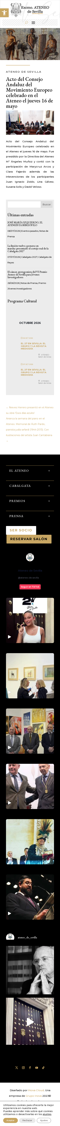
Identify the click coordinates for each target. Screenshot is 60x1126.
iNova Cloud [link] (36, 1090)
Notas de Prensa (29, 283)
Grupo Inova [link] (34, 1095)
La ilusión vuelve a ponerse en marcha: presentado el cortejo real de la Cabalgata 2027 (28, 248)
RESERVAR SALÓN (29, 539)
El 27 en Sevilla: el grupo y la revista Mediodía (33, 346)
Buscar (46, 204)
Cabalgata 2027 (29, 257)
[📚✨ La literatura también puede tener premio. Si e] (30, 1022)
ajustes (47, 1114)
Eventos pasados (29, 231)
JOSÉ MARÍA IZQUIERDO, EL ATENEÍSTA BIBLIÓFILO (25, 224)
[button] (4, 12)
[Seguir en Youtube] (36, 1067)
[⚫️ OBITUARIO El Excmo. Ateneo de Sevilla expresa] (30, 970)
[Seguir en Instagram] (23, 1067)
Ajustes (44, 1120)
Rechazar (27, 1120)
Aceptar (10, 1120)
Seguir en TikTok (30, 587)
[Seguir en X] (16, 1067)
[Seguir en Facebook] (30, 1067)
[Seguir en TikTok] (43, 1067)
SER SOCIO (21, 530)
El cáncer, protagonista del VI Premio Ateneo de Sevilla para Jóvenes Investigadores (27, 274)
